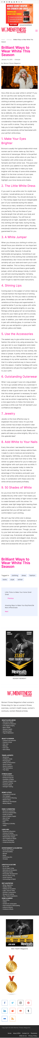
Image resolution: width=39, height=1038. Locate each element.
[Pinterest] (9, 1)
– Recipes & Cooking (8, 894)
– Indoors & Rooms (7, 907)
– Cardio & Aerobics (7, 775)
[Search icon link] (36, 2)
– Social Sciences (7, 877)
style (12, 579)
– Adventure (5, 757)
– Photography (6, 760)
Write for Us (23, 1036)
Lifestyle (17, 59)
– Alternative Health (7, 722)
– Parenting (5, 820)
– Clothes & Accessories (9, 740)
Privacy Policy (32, 1036)
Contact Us (25, 1033)
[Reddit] (14, 1)
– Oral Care (5, 747)
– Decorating (5, 900)
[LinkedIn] (11, 1)
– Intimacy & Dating (7, 833)
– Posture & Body (7, 785)
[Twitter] (4, 1)
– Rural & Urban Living (8, 875)
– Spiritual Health (7, 731)
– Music (4, 855)
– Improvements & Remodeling (11, 905)
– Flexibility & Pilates (8, 779)
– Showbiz (5, 859)
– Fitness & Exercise (8, 777)
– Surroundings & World (9, 879)
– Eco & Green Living (8, 868)
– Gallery (4, 902)
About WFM (16, 1033)
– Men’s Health (6, 727)
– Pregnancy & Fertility (8, 823)
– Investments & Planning (9, 798)
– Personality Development (10, 873)
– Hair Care (5, 744)
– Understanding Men (8, 842)
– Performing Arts (7, 857)
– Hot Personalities (7, 851)
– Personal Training (7, 783)
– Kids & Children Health (9, 816)
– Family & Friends (7, 814)
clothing (15, 575)
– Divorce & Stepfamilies (9, 812)
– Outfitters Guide (7, 759)
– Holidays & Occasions (9, 888)
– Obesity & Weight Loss (9, 781)
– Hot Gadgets (6, 796)
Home (9, 1033)
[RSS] (13, 1019)
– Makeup (5, 746)
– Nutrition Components (9, 892)
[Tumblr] (19, 1)
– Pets (3, 821)
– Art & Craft (5, 866)
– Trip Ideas (5, 770)
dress (24, 575)
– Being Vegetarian (7, 885)
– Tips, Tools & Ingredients (9, 896)
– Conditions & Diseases (9, 724)
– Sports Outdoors (7, 766)
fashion (32, 575)
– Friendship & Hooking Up (10, 835)
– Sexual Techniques (8, 840)
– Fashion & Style (7, 742)
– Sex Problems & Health (9, 838)
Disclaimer (34, 1033)
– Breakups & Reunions (8, 831)
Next (6, 611)
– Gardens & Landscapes (9, 903)
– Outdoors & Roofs (7, 909)
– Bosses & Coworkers (8, 811)
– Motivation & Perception (9, 870)
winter (20, 579)
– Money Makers (7, 803)
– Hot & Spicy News (8, 850)
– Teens (4, 825)
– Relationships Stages (8, 836)
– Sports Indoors (7, 764)
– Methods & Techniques (9, 801)
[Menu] (36, 30)
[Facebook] (1, 1)
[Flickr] (21, 1)
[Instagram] (6, 1)
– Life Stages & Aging (8, 725)
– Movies (4, 853)
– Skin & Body (6, 749)
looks (5, 579)
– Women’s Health (7, 729)
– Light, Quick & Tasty (8, 890)
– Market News (6, 799)
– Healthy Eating (6, 887)
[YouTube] (16, 1)
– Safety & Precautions (8, 762)
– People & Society (7, 872)
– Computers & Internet (9, 794)
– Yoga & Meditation (8, 733)
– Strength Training (7, 786)
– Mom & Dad (6, 818)
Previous (11, 598)
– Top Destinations (7, 768)
